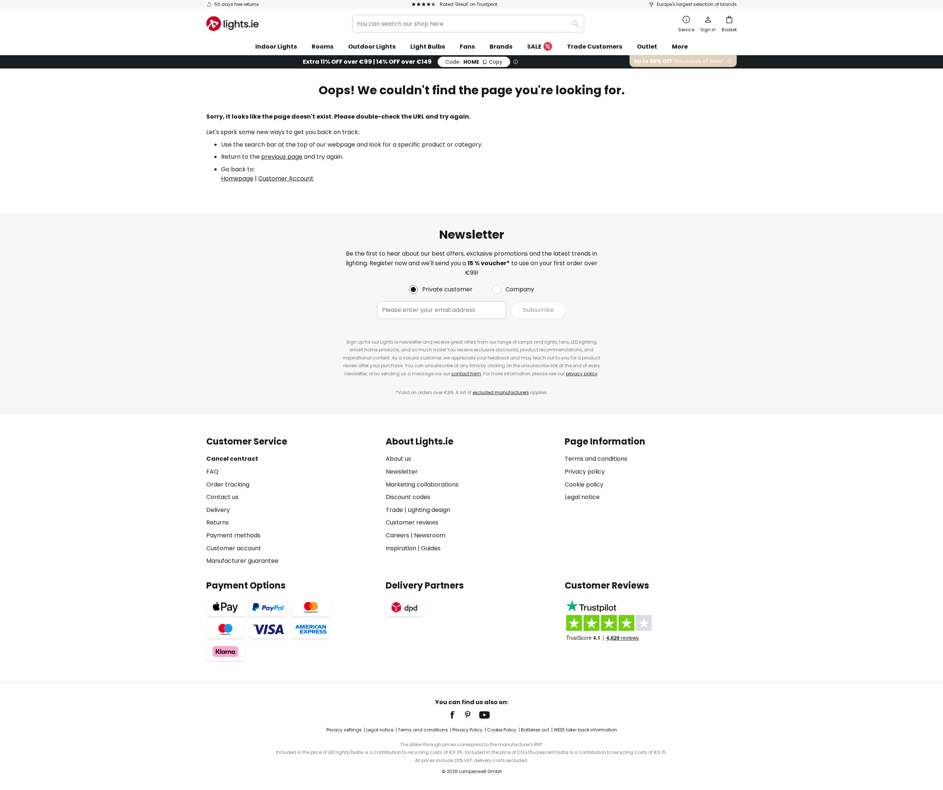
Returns (217, 522)
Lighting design (429, 510)
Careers (397, 535)
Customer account (233, 548)
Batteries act (535, 730)
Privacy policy (585, 471)
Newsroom (429, 535)
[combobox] (468, 23)
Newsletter (402, 471)
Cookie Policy (501, 730)
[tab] (292, 501)
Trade (394, 510)
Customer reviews (412, 522)
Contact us (222, 497)
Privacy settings (344, 730)
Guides (431, 548)
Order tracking (227, 484)
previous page (281, 156)
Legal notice (582, 497)
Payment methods (233, 535)
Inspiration (401, 548)
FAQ (212, 471)
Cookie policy (584, 484)
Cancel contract (232, 458)
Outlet (647, 46)
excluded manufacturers (501, 392)
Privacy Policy (467, 730)
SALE (534, 46)
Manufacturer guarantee (242, 560)
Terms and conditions (596, 458)
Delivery (218, 510)
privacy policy (581, 374)
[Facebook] (457, 715)
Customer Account (285, 178)
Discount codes (408, 497)
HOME (473, 62)
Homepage (237, 178)
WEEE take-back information (585, 730)
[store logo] (232, 23)
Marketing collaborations (422, 484)
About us (398, 458)
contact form (466, 374)
